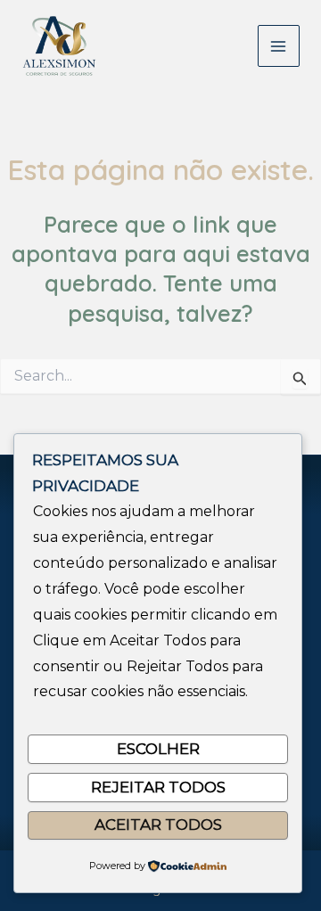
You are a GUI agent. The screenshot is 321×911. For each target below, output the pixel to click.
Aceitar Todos (158, 824)
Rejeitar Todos (158, 787)
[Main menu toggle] (279, 46)
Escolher (158, 749)
